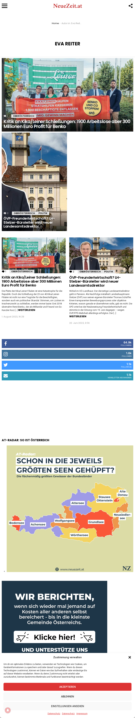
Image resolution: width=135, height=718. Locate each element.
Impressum (82, 713)
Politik (42, 213)
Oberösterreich (23, 116)
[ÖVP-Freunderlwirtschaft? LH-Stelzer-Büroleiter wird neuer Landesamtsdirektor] (34, 182)
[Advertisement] (67, 405)
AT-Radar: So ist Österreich (25, 440)
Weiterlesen (26, 310)
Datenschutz (54, 713)
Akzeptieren (67, 687)
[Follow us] (130, 5)
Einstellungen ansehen (67, 706)
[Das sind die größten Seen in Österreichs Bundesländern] (70, 571)
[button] (129, 657)
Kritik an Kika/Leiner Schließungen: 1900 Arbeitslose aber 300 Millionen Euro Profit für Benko (32, 281)
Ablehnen (67, 696)
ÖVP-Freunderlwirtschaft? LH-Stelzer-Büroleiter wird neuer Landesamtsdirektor (95, 281)
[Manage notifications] (8, 710)
